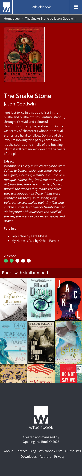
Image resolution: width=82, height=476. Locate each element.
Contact (21, 451)
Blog (33, 451)
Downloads (29, 456)
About (8, 451)
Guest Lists (73, 451)
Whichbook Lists (50, 451)
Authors (45, 456)
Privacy (59, 456)
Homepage (12, 18)
